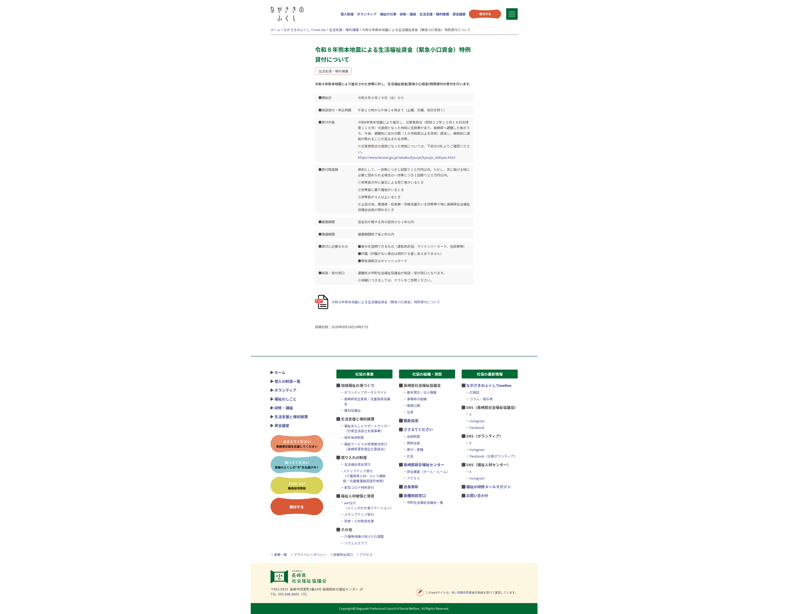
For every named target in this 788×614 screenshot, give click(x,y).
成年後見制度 (354, 437)
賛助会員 (413, 442)
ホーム (279, 372)
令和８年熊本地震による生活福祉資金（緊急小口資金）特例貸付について (385, 301)
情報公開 (413, 405)
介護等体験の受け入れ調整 (364, 536)
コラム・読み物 (481, 398)
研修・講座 (408, 14)
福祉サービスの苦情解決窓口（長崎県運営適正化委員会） (365, 446)
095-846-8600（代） (293, 594)
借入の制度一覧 (287, 381)
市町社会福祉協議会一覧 (425, 502)
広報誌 (474, 392)
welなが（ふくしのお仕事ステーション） (368, 505)
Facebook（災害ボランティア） (493, 456)
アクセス (413, 478)
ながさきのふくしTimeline (488, 385)
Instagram (477, 420)
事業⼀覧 (280, 554)
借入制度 (347, 14)
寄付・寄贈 (415, 449)
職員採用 (411, 420)
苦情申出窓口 (343, 554)
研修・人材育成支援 (359, 520)
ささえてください (418, 429)
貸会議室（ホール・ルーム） (428, 471)
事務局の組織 (417, 398)
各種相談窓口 (415, 495)
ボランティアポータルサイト (365, 392)
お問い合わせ (477, 495)
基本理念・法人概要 (422, 392)
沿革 (410, 412)
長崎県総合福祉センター (424, 464)
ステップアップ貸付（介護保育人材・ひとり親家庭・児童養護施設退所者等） (364, 475)
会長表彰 (411, 486)
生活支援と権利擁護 (291, 416)
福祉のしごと (285, 399)
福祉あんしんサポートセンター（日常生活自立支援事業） (367, 428)
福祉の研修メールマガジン (488, 486)
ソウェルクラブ (355, 542)
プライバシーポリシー (310, 554)
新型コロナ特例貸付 (359, 487)
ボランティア (367, 14)
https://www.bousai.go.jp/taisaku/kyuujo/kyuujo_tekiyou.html (406, 157)
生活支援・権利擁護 (434, 14)
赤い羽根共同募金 (463, 592)
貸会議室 (459, 14)
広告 (410, 456)
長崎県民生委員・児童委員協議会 (367, 401)
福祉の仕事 (388, 14)
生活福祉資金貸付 (357, 464)
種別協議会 (352, 410)
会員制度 (413, 436)
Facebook (477, 427)
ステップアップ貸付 (359, 514)
